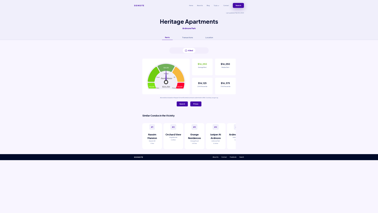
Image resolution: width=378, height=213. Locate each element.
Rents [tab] (167, 37)
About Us (200, 5)
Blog (208, 5)
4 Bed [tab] (190, 50)
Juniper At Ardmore (215, 136)
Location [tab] (209, 37)
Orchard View (173, 134)
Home (191, 5)
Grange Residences (194, 136)
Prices (195, 104)
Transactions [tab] (187, 37)
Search (238, 5)
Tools (216, 5)
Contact (226, 5)
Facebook (233, 157)
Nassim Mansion (152, 136)
